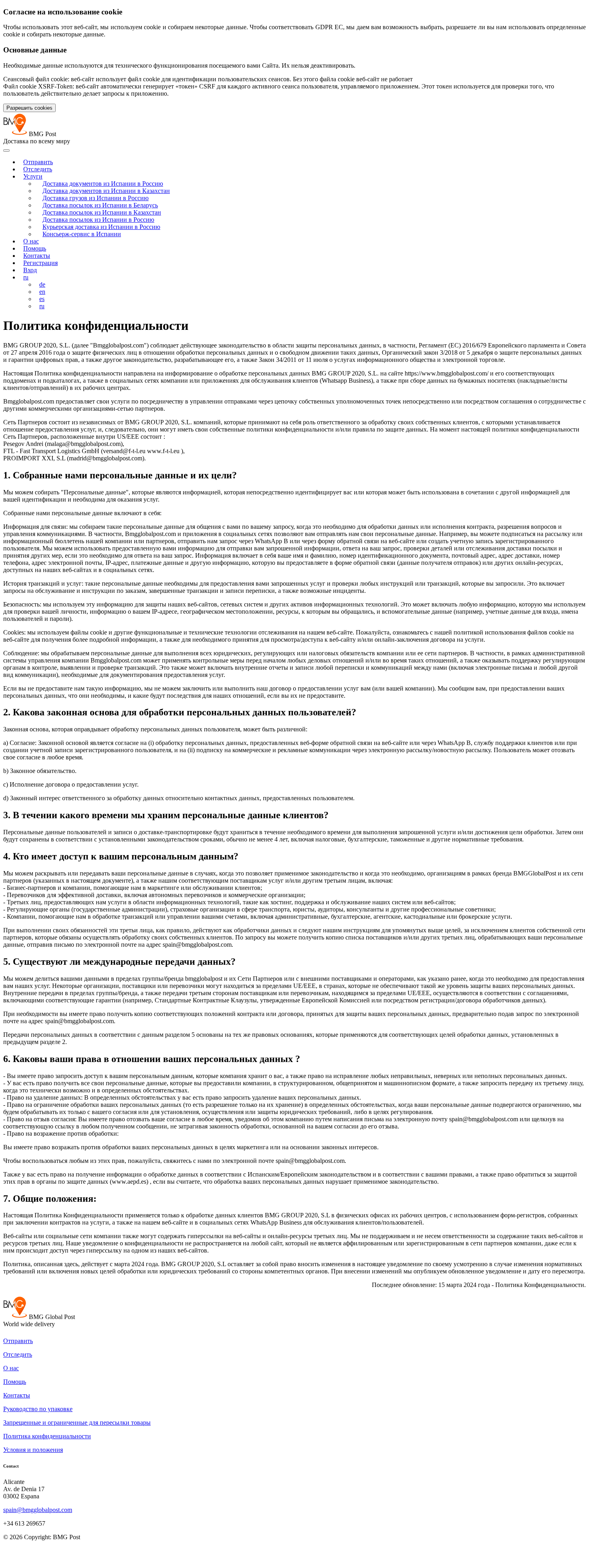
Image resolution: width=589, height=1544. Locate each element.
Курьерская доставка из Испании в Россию (101, 226)
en (42, 291)
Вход (30, 270)
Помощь (34, 248)
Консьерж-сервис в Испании (81, 234)
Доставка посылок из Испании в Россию (98, 219)
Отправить (38, 162)
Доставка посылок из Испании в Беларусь (100, 205)
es (41, 298)
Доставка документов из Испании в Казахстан (106, 190)
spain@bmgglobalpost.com (37, 1509)
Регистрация (40, 262)
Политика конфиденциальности (47, 1436)
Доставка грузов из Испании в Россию (95, 198)
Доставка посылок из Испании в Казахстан (101, 212)
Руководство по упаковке (38, 1408)
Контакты (36, 255)
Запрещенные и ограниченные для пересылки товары (77, 1422)
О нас (31, 241)
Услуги (32, 176)
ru (25, 277)
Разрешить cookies (29, 108)
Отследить (37, 169)
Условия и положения (33, 1449)
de (42, 284)
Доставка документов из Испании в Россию (102, 183)
